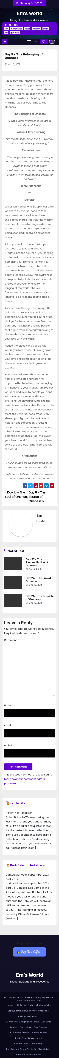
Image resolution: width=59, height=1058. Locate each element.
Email (8, 725)
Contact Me (26, 1027)
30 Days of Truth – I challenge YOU (34, 1005)
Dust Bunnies (40, 1027)
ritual (27, 28)
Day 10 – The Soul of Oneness (16, 494)
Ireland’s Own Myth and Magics (28, 1038)
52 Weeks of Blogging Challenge (22, 1021)
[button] (36, 41)
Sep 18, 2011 (35, 602)
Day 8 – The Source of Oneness (37, 496)
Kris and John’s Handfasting (28, 1043)
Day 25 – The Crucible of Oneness (40, 598)
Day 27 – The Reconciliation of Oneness (37, 562)
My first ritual (44, 1049)
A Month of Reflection (19, 813)
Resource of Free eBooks (28, 1054)
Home (10, 1005)
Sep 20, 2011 (35, 569)
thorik (45, 28)
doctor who (16, 28)
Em (39, 515)
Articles (13, 1027)
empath (36, 28)
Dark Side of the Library (27, 865)
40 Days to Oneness (28, 1016)
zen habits (17, 803)
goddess (14, 32)
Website (9, 745)
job (6, 32)
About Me (46, 1021)
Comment (11, 640)
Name (8, 705)
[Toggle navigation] (29, 41)
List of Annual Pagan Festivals (21, 1049)
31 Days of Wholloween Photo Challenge (28, 1010)
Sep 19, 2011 (35, 584)
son (6, 28)
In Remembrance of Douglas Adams (28, 1032)
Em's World (29, 13)
